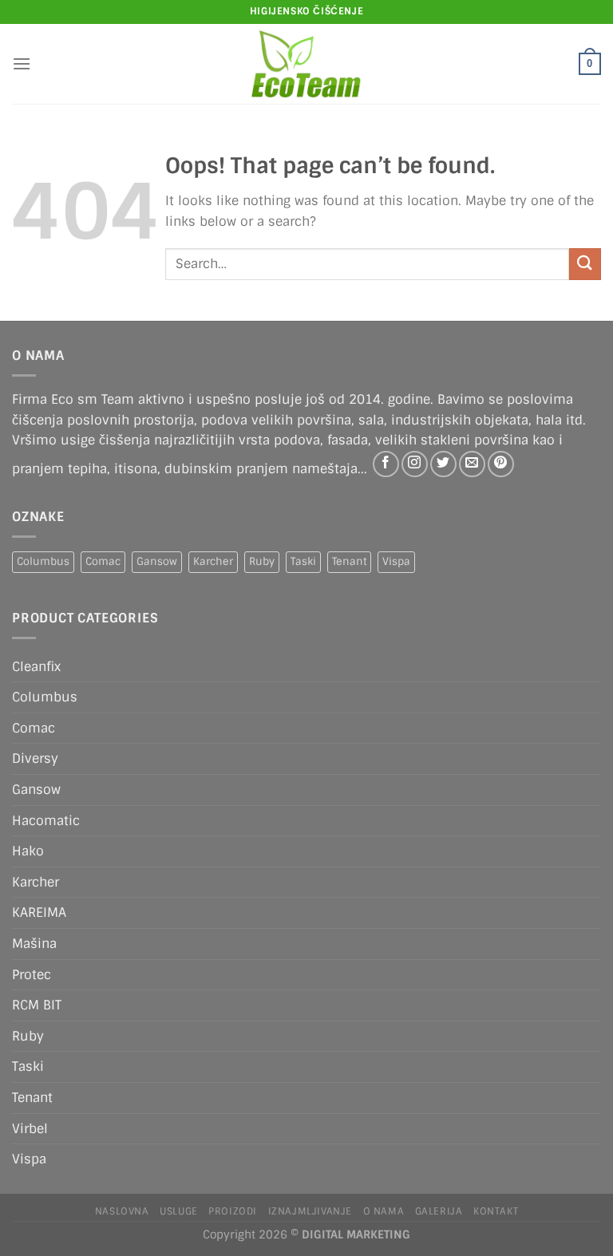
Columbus (43, 561)
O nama (384, 1211)
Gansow (156, 561)
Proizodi (232, 1211)
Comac (103, 561)
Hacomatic (46, 820)
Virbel (30, 1128)
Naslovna (122, 1211)
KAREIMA (39, 912)
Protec (31, 974)
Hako (28, 851)
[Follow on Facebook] (386, 464)
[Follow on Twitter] (443, 464)
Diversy (35, 758)
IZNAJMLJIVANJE (310, 1211)
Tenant (349, 561)
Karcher (213, 561)
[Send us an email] (472, 464)
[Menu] (21, 63)
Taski (303, 561)
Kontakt (495, 1211)
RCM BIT (36, 1005)
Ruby (262, 561)
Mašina (34, 943)
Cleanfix (36, 666)
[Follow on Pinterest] (501, 464)
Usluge (179, 1211)
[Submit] (585, 263)
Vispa (396, 561)
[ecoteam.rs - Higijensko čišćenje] (307, 64)
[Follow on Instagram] (414, 464)
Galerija (439, 1211)
